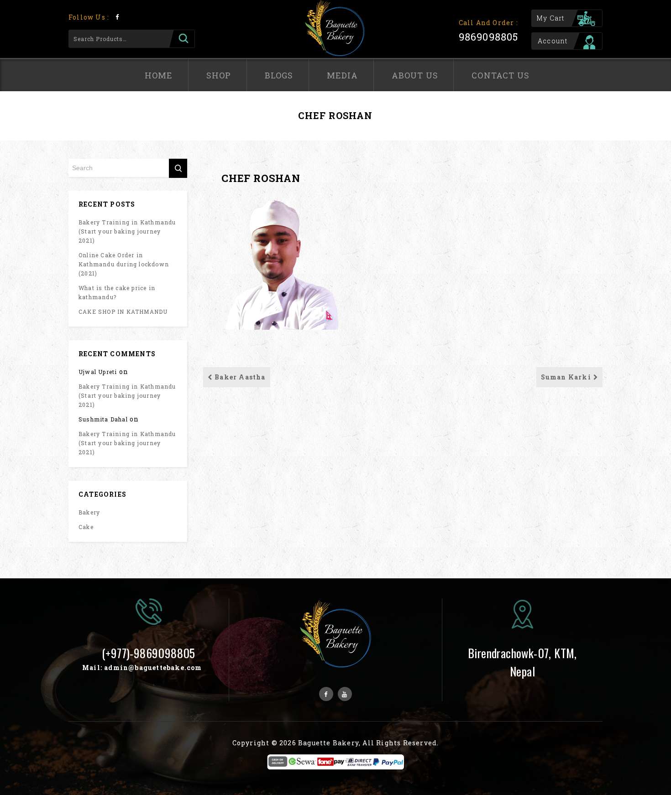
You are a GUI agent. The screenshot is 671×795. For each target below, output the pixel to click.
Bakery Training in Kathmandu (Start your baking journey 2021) (127, 231)
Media (342, 75)
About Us (415, 75)
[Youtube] (345, 694)
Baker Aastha (240, 377)
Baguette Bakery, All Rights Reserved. (368, 742)
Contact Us (500, 75)
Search (181, 38)
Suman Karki (566, 377)
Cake (86, 526)
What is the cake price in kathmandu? (117, 292)
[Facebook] (117, 17)
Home (159, 75)
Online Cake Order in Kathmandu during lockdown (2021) (124, 264)
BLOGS (279, 75)
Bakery (89, 512)
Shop (218, 75)
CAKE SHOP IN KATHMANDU (123, 311)
